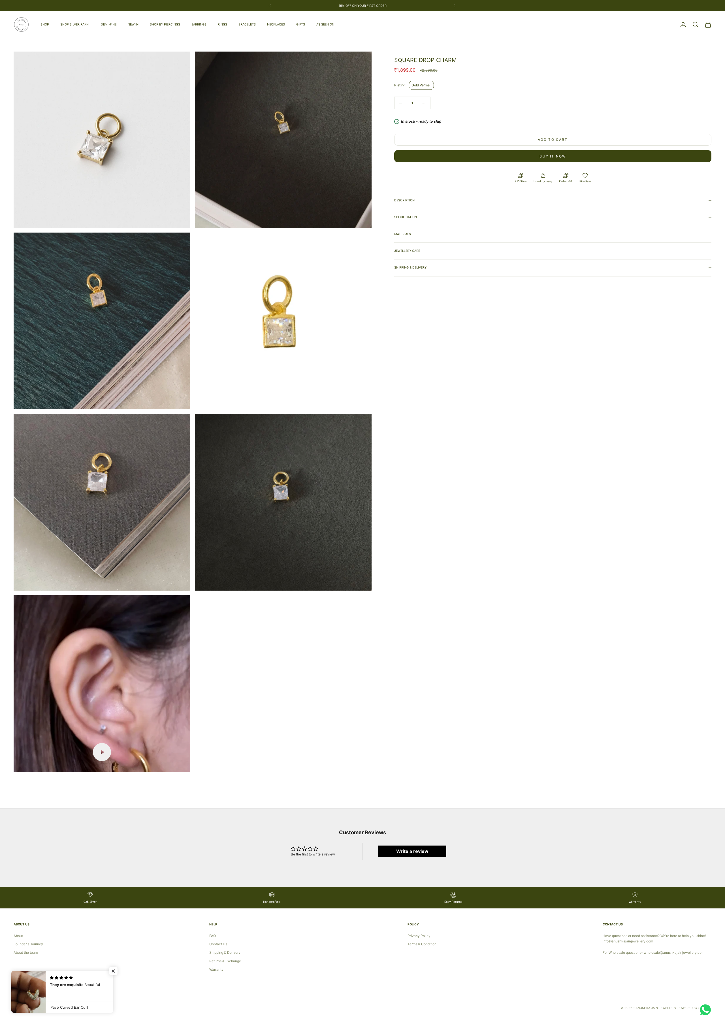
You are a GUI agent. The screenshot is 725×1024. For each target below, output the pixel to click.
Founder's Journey (28, 944)
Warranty (216, 969)
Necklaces (276, 24)
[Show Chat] (706, 1009)
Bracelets (247, 24)
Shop (44, 24)
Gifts (300, 24)
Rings (222, 24)
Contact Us (218, 944)
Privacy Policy (419, 936)
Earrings (198, 24)
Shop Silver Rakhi (74, 24)
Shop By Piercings (165, 24)
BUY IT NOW (553, 156)
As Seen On (325, 24)
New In (133, 24)
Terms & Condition (422, 944)
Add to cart (553, 139)
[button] (113, 971)
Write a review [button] (412, 851)
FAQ (212, 936)
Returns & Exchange (225, 961)
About (18, 936)
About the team (26, 952)
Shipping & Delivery (224, 952)
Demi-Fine (108, 24)
